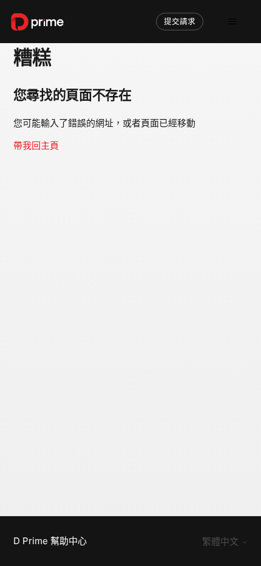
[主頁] (37, 22)
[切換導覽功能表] (232, 22)
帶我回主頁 (36, 145)
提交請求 (179, 21)
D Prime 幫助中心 (50, 541)
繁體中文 (221, 541)
